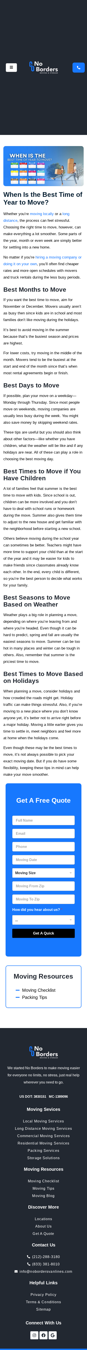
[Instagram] (34, 1335)
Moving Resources (43, 976)
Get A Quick (43, 933)
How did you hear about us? (37, 910)
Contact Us (43, 1244)
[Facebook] (43, 1335)
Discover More (43, 1207)
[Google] (53, 1335)
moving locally (42, 214)
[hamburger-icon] (11, 67)
